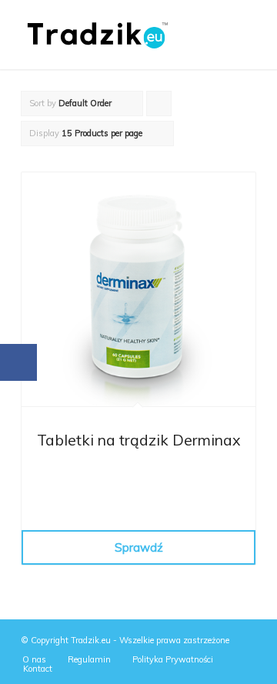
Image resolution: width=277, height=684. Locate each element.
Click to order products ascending (159, 107)
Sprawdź (139, 547)
